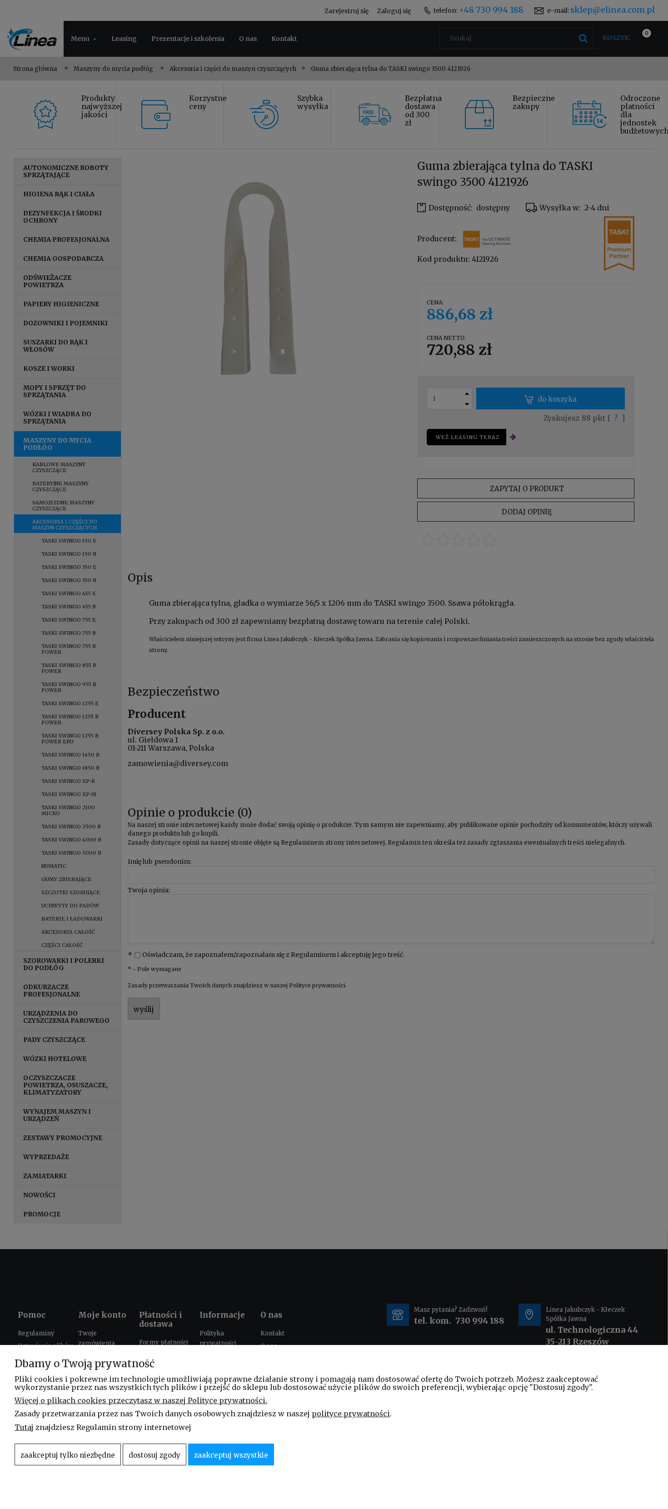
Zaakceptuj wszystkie (231, 1455)
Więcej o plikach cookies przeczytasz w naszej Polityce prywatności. (141, 1400)
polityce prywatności (351, 1413)
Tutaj (24, 1427)
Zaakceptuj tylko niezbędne (67, 1455)
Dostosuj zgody (154, 1455)
